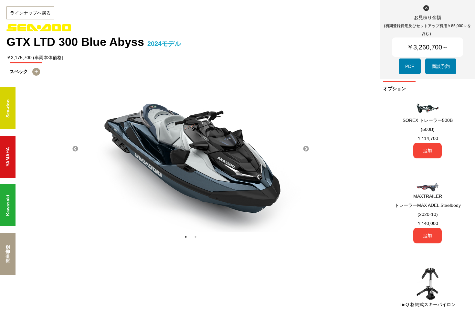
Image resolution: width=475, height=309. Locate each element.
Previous (75, 149)
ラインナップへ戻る (30, 13)
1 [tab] (186, 237)
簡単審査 (7, 254)
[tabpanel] (190, 149)
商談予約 (441, 66)
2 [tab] (195, 237)
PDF (409, 66)
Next (306, 149)
